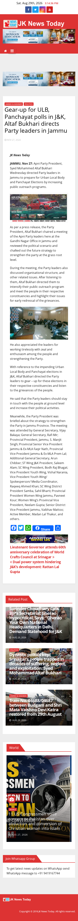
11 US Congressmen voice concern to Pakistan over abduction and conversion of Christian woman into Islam (36, 821)
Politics (28, 104)
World (14, 809)
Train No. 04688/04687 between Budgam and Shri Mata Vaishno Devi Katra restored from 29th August (35, 707)
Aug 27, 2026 (21, 834)
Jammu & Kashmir (14, 104)
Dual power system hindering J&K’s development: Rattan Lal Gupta (35, 566)
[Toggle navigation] (12, 51)
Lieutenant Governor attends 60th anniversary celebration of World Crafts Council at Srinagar (38, 552)
